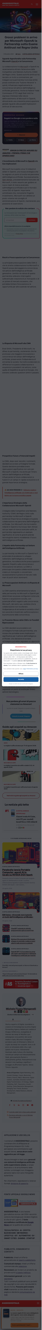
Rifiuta (21, 674)
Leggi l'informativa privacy (30, 668)
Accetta (21, 679)
